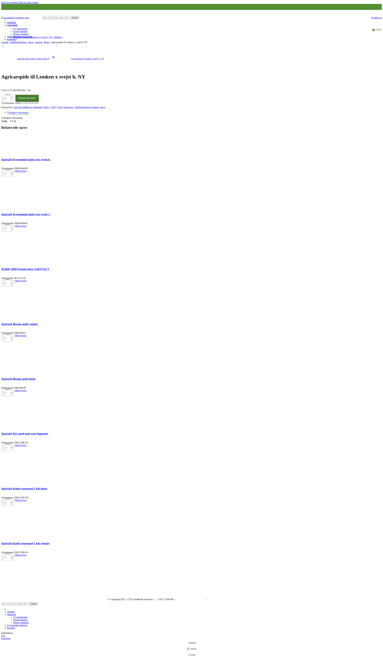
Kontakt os (376, 17)
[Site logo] (15, 17)
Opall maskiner (20, 31)
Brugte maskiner (21, 34)
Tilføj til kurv (27, 98)
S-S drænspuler (20, 28)
